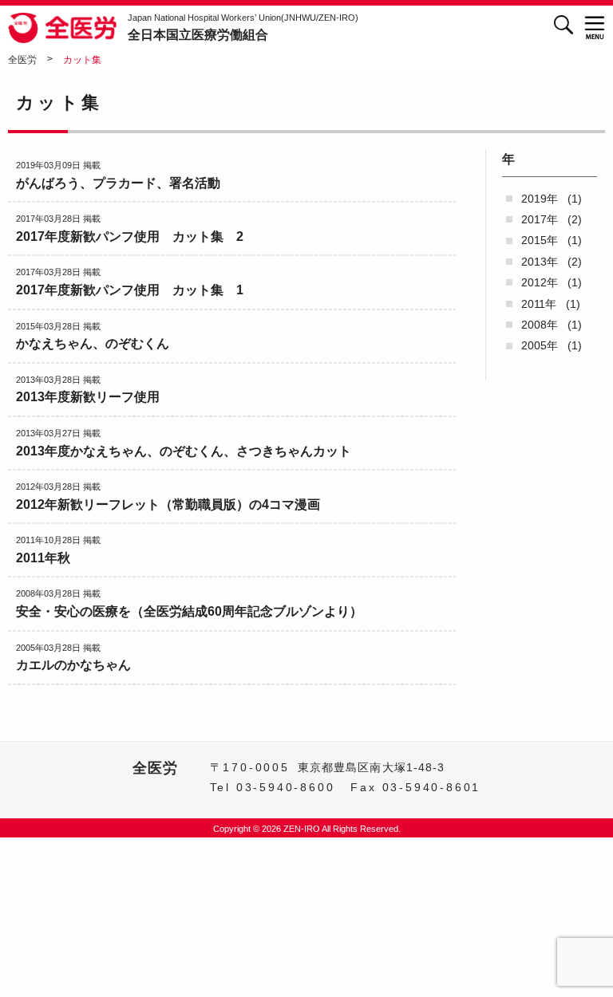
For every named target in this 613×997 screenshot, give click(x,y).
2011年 (538, 304)
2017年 (539, 219)
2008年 (539, 324)
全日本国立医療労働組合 (243, 27)
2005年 (539, 345)
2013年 (539, 261)
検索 (563, 24)
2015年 (539, 240)
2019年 (539, 198)
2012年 (539, 282)
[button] (595, 27)
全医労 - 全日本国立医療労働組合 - (64, 28)
